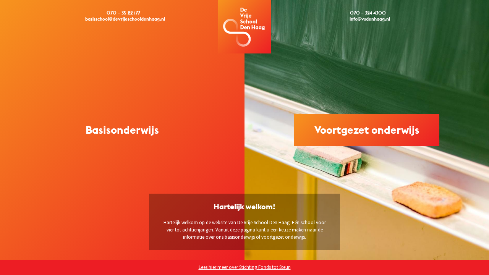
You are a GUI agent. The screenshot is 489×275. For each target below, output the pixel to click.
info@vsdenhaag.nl (370, 19)
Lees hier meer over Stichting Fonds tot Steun (245, 267)
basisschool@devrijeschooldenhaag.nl (125, 19)
